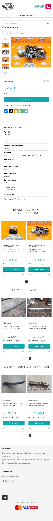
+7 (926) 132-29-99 (10, 481)
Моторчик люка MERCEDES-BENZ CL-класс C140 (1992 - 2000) (39, 251)
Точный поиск (11, 27)
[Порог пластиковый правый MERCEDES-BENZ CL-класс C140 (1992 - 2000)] (13, 307)
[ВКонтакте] (6, 111)
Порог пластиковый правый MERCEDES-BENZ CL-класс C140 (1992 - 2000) (12, 327)
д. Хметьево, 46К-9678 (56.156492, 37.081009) (24, 453)
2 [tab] (26, 358)
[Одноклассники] (16, 111)
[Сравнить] (44, 81)
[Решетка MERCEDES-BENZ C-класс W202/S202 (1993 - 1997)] (13, 384)
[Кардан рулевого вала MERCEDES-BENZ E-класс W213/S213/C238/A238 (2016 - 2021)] (39, 384)
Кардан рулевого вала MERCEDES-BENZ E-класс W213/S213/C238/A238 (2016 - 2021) (38, 404)
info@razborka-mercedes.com (18, 463)
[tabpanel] (13, 248)
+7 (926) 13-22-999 (26, 15)
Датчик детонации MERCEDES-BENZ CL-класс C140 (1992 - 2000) (13, 251)
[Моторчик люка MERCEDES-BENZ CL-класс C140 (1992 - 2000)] (39, 230)
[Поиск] (48, 22)
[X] (11, 111)
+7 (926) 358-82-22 (10, 476)
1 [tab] (26, 281)
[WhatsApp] (20, 111)
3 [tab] (30, 358)
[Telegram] (25, 111)
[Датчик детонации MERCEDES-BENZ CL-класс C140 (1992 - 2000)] (13, 230)
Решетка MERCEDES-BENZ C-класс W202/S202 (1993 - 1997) (13, 404)
